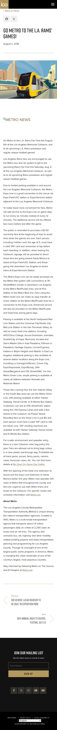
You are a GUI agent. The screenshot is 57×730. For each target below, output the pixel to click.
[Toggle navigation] (52, 4)
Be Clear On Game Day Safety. (29, 464)
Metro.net (35, 494)
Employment (12, 718)
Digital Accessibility (41, 718)
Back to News (12, 10)
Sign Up (28, 674)
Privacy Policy (25, 718)
